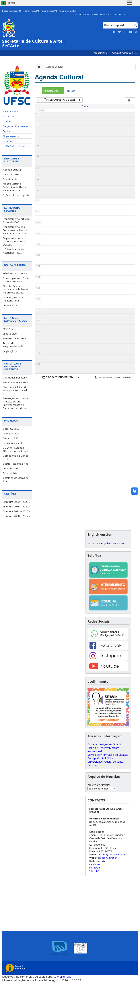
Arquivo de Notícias (99, 785)
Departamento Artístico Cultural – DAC (16, 220)
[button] (114, 377)
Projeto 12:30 (10, 438)
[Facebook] (108, 649)
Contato (7, 121)
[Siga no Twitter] (119, 32)
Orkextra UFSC (11, 433)
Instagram (94, 867)
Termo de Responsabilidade (13, 344)
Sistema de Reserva (14, 338)
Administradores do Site (125, 52)
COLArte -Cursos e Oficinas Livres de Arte (16, 449)
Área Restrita (101, 52)
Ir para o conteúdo (11, 11)
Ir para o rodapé (67, 11)
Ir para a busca (48, 11)
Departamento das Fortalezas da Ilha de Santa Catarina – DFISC (16, 230)
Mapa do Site (118, 14)
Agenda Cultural (12, 169)
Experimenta (10, 179)
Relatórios (9, 141)
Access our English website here (106, 543)
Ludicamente (10, 468)
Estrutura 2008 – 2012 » (16, 516)
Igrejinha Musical (12, 443)
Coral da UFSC (11, 428)
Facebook (94, 864)
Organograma (11, 136)
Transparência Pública (100, 758)
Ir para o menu (30, 11)
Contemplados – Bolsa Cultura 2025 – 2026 (16, 279)
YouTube (94, 870)
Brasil (11, 3)
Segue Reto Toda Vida (15, 463)
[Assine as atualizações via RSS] (136, 32)
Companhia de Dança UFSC (15, 457)
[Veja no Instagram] (130, 32)
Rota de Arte (10, 473)
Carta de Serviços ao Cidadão (105, 744)
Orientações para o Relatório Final (14, 299)
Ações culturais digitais (16, 195)
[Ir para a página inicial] (38, 67)
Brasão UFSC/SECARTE (16, 145)
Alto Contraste (100, 14)
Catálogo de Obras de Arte (16, 479)
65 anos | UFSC (12, 174)
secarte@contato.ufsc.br (111, 854)
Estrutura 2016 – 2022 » (16, 506)
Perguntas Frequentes (15, 126)
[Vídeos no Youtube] (125, 32)
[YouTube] (108, 670)
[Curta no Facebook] (114, 32)
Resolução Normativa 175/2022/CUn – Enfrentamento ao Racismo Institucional (15, 403)
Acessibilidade (81, 14)
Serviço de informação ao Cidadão (108, 754)
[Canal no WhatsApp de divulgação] (108, 639)
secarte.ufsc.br (108, 857)
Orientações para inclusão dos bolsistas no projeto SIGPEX (15, 289)
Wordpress (64, 976)
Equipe (7, 131)
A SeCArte (9, 116)
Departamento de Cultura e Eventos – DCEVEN (14, 241)
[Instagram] (108, 659)
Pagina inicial (10, 111)
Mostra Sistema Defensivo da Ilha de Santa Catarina (15, 187)
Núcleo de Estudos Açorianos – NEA (13, 251)
